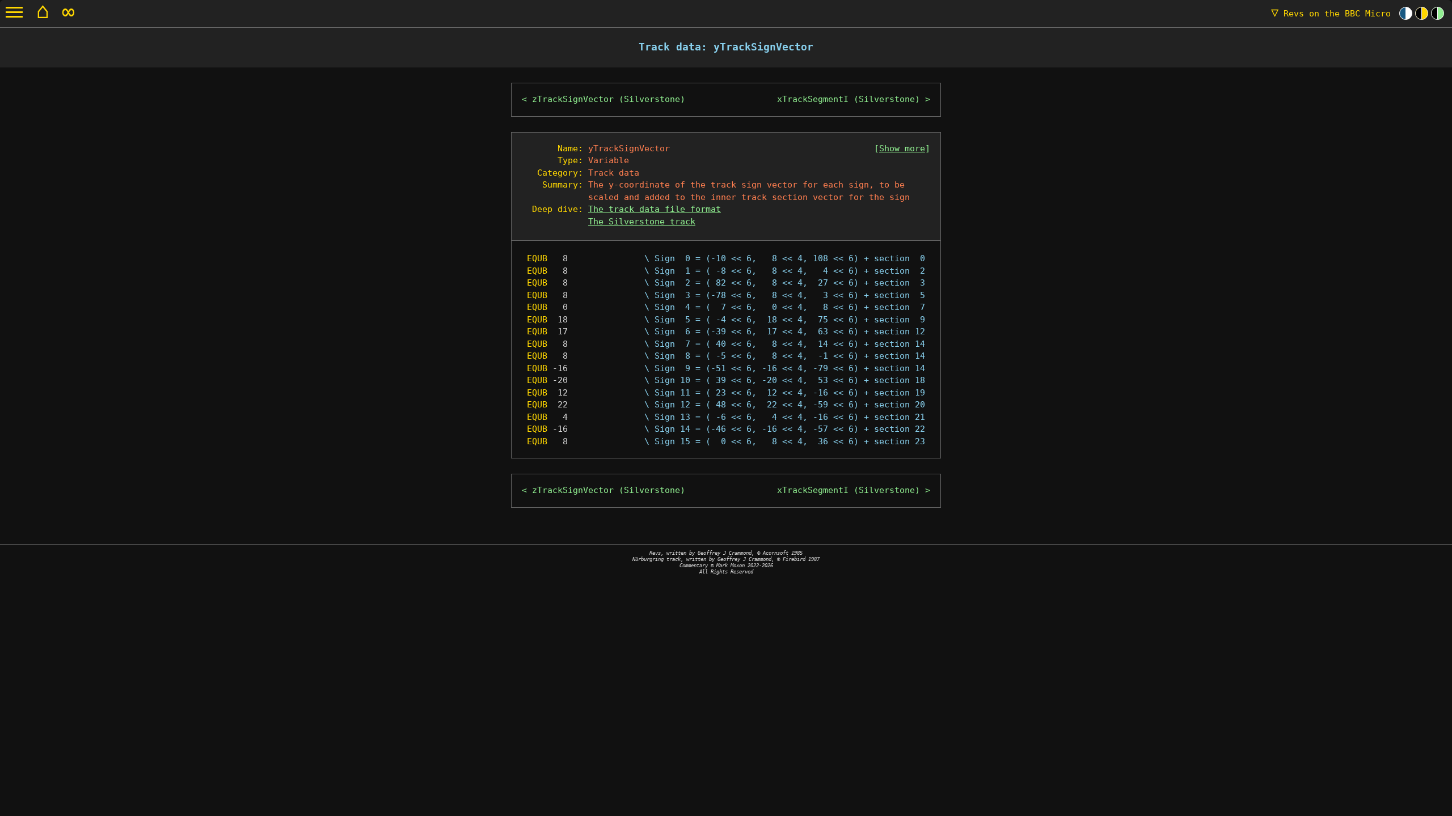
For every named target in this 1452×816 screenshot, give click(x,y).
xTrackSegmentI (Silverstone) (848, 99)
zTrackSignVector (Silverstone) (608, 99)
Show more (902, 148)
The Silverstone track (641, 221)
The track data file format (654, 209)
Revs (1331, 13)
